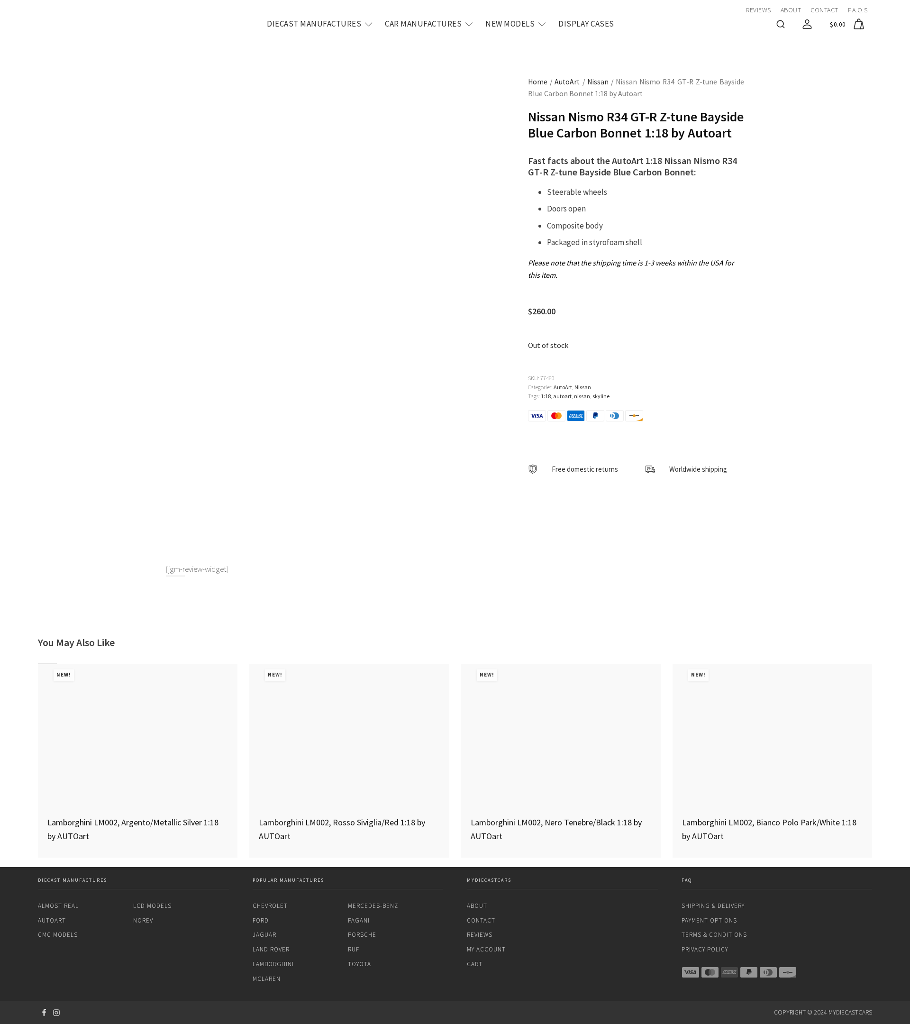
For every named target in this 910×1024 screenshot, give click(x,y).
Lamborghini (273, 964)
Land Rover (271, 949)
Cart (474, 964)
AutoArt (567, 81)
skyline (601, 396)
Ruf (353, 949)
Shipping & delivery (713, 906)
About (791, 10)
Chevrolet (270, 906)
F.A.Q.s (858, 10)
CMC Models (58, 935)
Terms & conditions (714, 935)
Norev (143, 920)
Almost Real (58, 906)
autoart (562, 396)
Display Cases (586, 23)
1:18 (546, 396)
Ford (261, 920)
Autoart (52, 920)
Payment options (709, 920)
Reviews (758, 10)
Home (537, 81)
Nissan (598, 81)
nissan (582, 396)
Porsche (362, 935)
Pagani (359, 920)
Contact (824, 10)
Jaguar (264, 935)
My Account (486, 949)
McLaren (267, 979)
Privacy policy (705, 949)
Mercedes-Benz (373, 906)
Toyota (359, 964)
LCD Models (152, 906)
